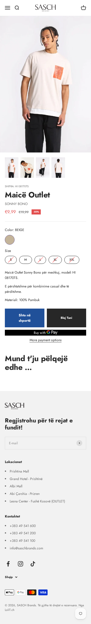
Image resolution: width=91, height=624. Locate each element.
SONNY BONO (16, 203)
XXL (71, 259)
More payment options (46, 340)
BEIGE (10, 240)
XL (55, 259)
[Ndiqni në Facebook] (8, 564)
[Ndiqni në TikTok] (33, 564)
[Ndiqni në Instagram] (20, 564)
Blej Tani (66, 318)
